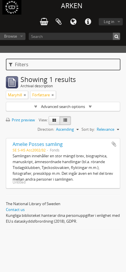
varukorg (44, 22)
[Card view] (54, 120)
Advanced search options (63, 106)
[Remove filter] (25, 95)
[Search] (116, 36)
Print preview (23, 120)
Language (73, 22)
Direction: (46, 129)
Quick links (88, 22)
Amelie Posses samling (38, 144)
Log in (109, 21)
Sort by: (88, 129)
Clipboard (58, 22)
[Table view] (65, 120)
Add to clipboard (114, 144)
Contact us (15, 209)
